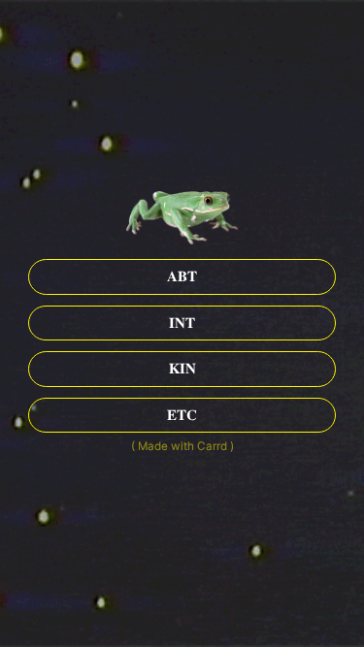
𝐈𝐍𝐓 (182, 323)
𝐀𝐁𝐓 (182, 276)
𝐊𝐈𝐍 (182, 368)
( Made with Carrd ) (182, 446)
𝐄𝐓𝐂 (182, 415)
